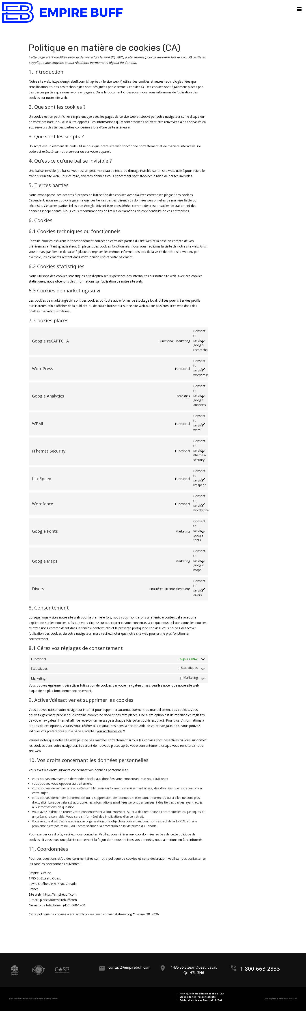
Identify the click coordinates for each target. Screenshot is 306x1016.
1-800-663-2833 (255, 969)
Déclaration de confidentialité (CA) (201, 1002)
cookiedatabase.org (117, 916)
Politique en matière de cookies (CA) (202, 996)
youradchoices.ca (109, 734)
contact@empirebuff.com (134, 969)
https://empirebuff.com (68, 84)
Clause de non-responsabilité (198, 999)
